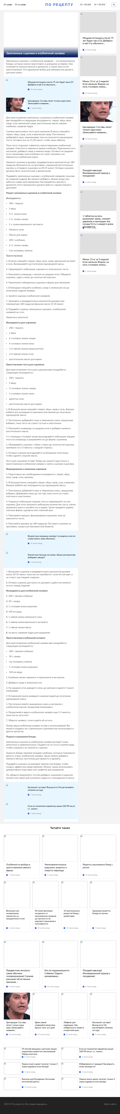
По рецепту (59, 5)
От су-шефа (20, 5)
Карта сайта (110, 1104)
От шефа (8, 5)
